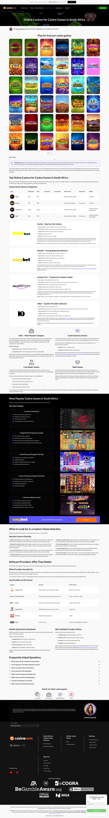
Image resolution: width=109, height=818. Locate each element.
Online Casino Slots (70, 744)
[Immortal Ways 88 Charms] (15, 85)
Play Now (86, 519)
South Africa (10, 11)
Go (72, 2)
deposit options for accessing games (86, 647)
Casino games (37, 698)
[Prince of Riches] (77, 104)
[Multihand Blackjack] (62, 47)
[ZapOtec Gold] (15, 104)
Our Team (45, 760)
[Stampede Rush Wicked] (93, 85)
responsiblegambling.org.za (54, 813)
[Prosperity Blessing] (77, 123)
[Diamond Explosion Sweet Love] (93, 66)
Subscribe (102, 8)
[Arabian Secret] (93, 141)
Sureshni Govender (20, 29)
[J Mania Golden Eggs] (62, 66)
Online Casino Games (71, 737)
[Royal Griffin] (93, 123)
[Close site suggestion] (78, 2)
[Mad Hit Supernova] (31, 66)
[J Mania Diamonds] (46, 47)
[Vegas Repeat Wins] (31, 123)
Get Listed (45, 765)
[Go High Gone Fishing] (46, 66)
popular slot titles (66, 319)
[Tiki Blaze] (15, 141)
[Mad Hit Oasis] (77, 85)
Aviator (71, 698)
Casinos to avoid (47, 763)
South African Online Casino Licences (48, 738)
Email (88, 801)
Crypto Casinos (92, 742)
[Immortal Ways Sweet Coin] (93, 47)
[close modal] (106, 795)
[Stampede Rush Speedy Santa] (62, 85)
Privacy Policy (46, 768)
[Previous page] (48, 153)
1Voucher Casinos (93, 744)
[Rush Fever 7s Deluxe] (77, 141)
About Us (46, 757)
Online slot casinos (49, 698)
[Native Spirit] (46, 141)
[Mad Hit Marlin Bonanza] (46, 85)
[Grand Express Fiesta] (46, 104)
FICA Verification (47, 743)
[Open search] (97, 8)
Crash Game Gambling (60, 698)
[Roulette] (15, 47)
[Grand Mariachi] (62, 141)
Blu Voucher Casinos (93, 739)
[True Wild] (15, 123)
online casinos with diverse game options (84, 268)
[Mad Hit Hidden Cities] (77, 47)
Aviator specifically (80, 354)
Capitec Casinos (92, 747)
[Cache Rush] (46, 123)
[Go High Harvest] (31, 85)
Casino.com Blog (47, 770)
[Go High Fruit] (15, 66)
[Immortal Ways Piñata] (31, 104)
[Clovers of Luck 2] (31, 141)
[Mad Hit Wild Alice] (77, 66)
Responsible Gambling (48, 746)
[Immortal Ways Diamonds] (93, 104)
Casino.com (4, 11)
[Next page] (61, 153)
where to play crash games (66, 354)
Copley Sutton (39, 29)
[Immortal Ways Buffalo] (62, 104)
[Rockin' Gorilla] (62, 123)
